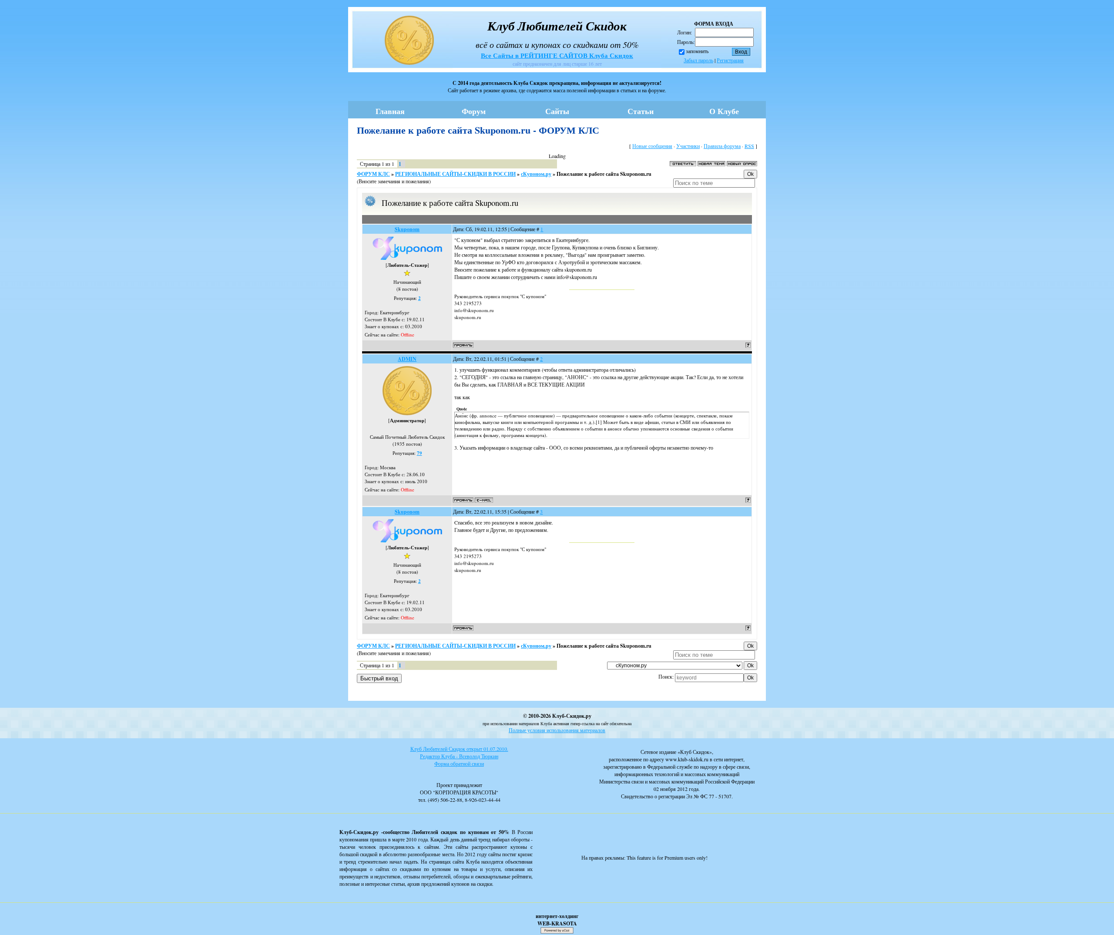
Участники (688, 145)
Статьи (640, 111)
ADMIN (407, 359)
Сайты (557, 111)
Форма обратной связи (459, 763)
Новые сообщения (652, 145)
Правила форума (722, 145)
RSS (749, 145)
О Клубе (724, 111)
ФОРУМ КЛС (373, 174)
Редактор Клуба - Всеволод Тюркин (459, 756)
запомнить (697, 50)
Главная (390, 111)
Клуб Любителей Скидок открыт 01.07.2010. (459, 748)
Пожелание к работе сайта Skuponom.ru (604, 174)
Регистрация (730, 60)
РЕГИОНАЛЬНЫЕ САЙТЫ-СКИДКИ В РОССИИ (455, 174)
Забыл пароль (698, 60)
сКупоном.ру (536, 174)
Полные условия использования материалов (557, 729)
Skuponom (407, 229)
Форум (474, 111)
